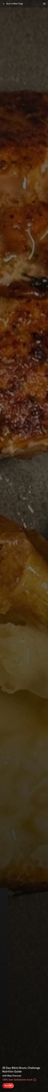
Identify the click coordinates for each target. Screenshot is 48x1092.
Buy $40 (8, 1085)
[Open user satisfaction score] (34, 1079)
